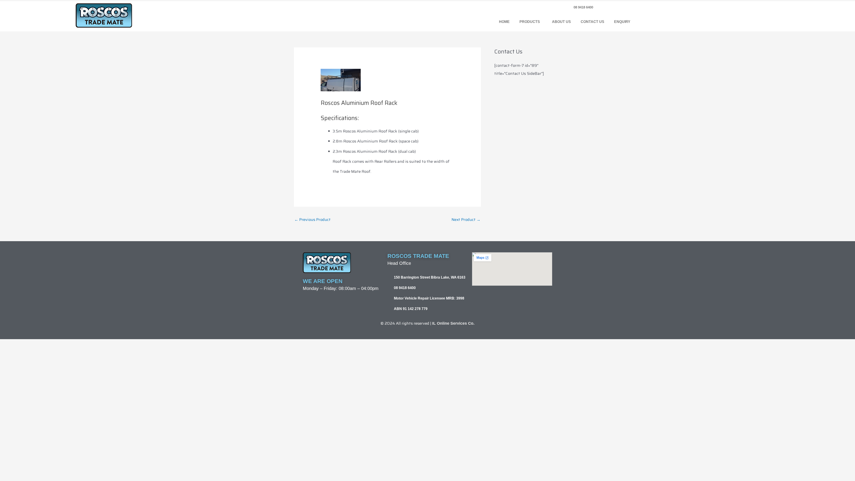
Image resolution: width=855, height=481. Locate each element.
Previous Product (312, 219)
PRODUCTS (529, 22)
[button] (531, 22)
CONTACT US (592, 22)
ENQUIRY (622, 22)
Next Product (466, 219)
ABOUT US (561, 22)
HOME (504, 22)
